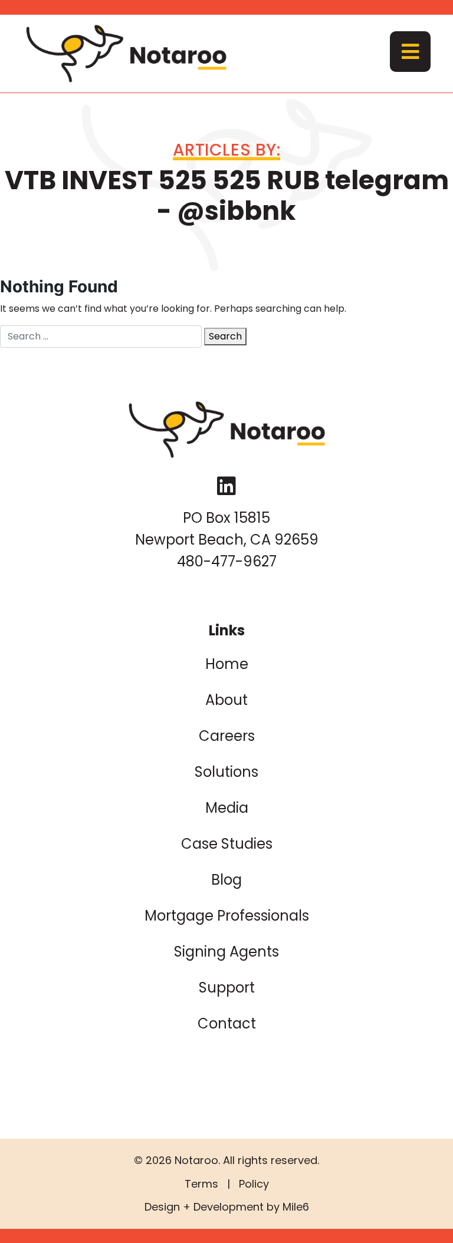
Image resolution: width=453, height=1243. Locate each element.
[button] (410, 51)
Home (226, 664)
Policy (254, 1183)
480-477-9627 (227, 561)
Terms (201, 1183)
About (226, 700)
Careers (227, 736)
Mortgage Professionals (227, 915)
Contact (227, 1023)
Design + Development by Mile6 (227, 1206)
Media (226, 807)
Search (225, 336)
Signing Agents (226, 951)
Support (227, 987)
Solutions (226, 772)
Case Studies (227, 843)
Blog (226, 879)
